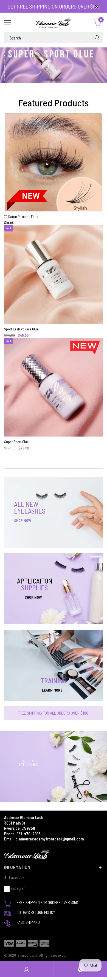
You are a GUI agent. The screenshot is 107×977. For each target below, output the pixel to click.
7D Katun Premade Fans (21, 216)
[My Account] (26, 969)
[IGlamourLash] (53, 22)
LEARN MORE (52, 690)
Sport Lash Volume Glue (21, 329)
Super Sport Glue (16, 442)
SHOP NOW (22, 520)
